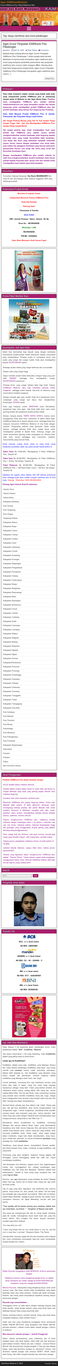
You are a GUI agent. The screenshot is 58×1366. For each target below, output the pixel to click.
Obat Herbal (32, 50)
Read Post (49, 78)
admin (7, 50)
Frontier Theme (51, 1363)
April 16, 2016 (18, 50)
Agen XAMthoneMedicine (14, 2)
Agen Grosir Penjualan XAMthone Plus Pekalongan (25, 45)
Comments (44, 50)
